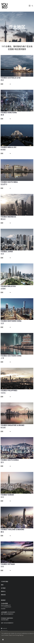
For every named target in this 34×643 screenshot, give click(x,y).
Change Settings (19, 635)
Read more (12, 635)
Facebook (4, 628)
